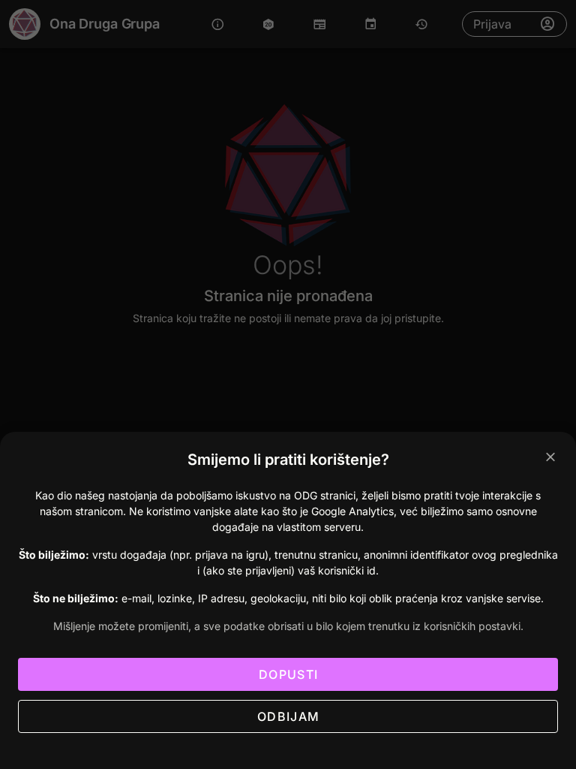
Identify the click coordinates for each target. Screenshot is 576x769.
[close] (550, 457)
